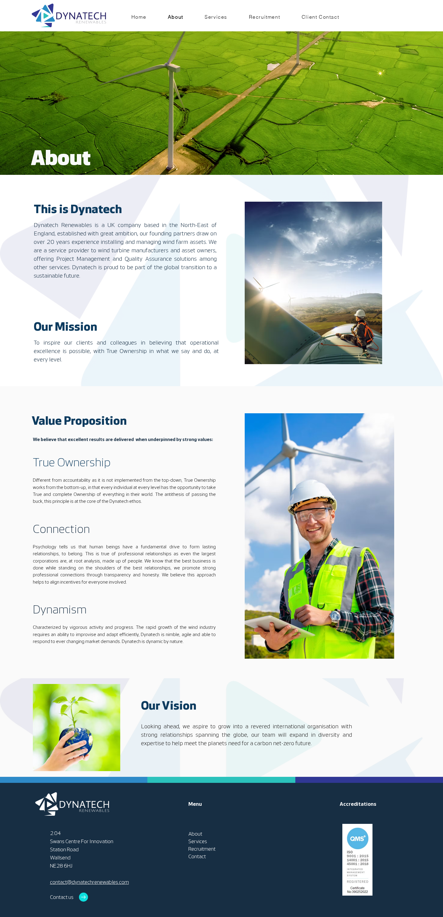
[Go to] (83, 897)
